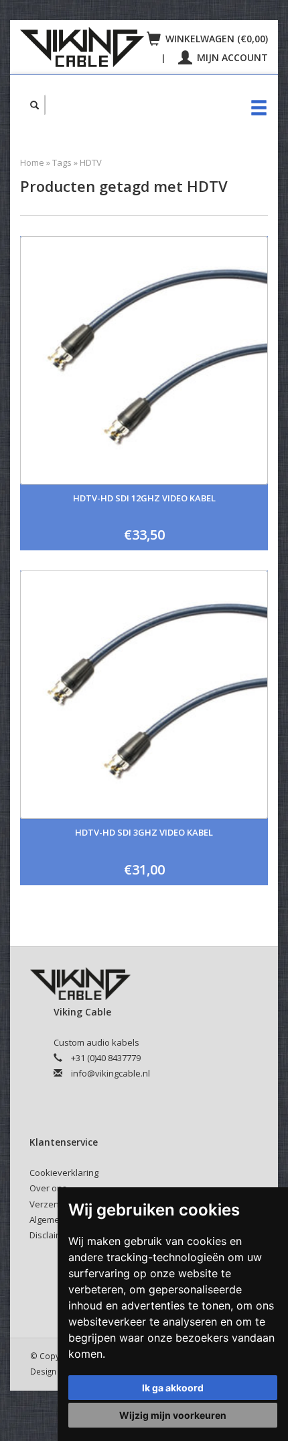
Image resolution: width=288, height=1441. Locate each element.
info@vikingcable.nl (110, 1073)
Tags (62, 162)
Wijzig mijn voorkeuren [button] (172, 1415)
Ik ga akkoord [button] (173, 1387)
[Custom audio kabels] (82, 47)
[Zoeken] (35, 105)
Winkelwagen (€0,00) (215, 38)
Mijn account (231, 57)
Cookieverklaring (63, 1172)
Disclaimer (50, 1235)
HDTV (91, 162)
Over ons (48, 1188)
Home (32, 162)
